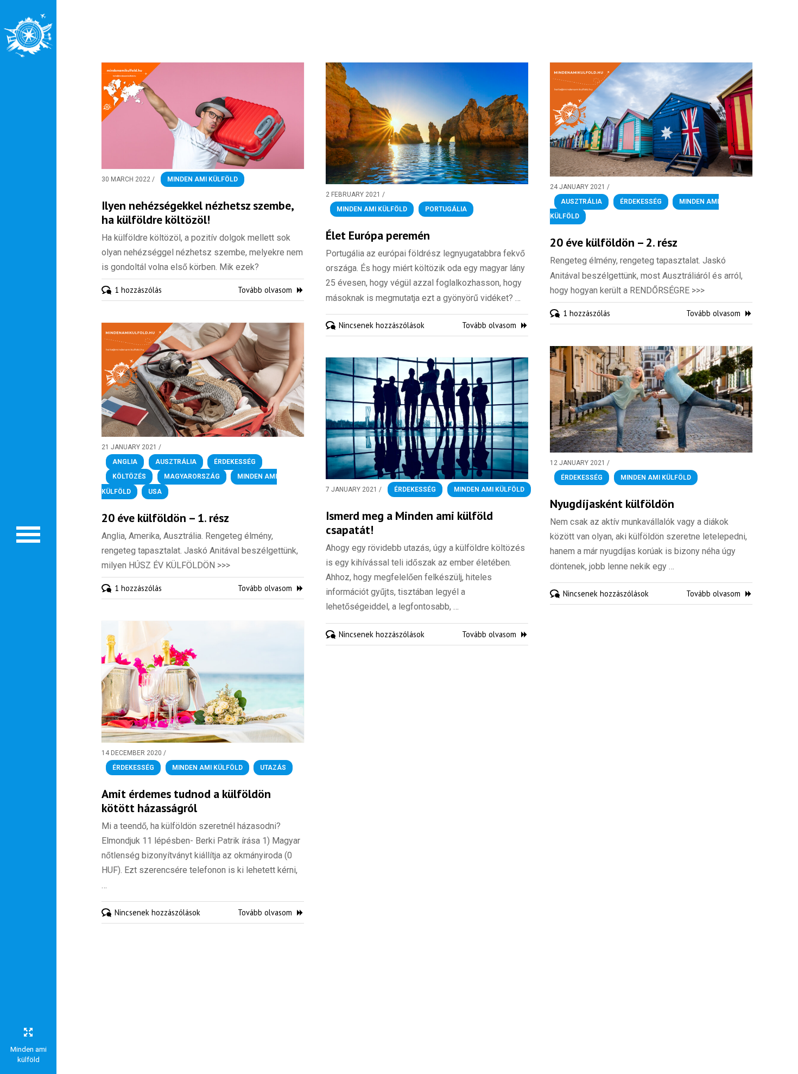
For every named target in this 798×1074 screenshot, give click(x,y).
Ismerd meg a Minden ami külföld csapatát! (409, 522)
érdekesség (641, 201)
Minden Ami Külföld (202, 179)
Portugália (446, 209)
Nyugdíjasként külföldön (612, 503)
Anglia (124, 462)
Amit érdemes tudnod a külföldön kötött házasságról (186, 800)
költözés (129, 477)
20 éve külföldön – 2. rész (613, 242)
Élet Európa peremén (378, 235)
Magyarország (192, 477)
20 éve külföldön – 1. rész (165, 517)
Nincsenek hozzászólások (382, 325)
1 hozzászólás (138, 290)
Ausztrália (581, 201)
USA (155, 491)
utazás (273, 767)
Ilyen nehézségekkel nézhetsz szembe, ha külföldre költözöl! (198, 212)
